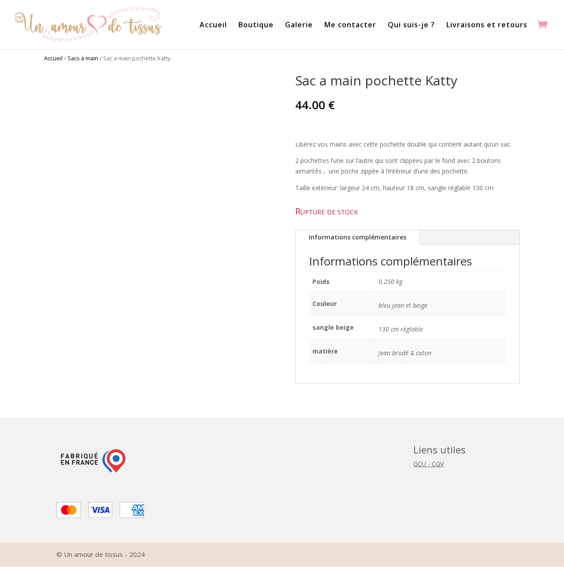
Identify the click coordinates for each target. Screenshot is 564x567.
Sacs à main (82, 58)
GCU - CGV (428, 464)
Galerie (299, 25)
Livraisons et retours (486, 25)
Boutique (256, 25)
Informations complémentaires (357, 237)
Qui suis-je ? (411, 25)
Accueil (213, 25)
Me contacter (350, 25)
